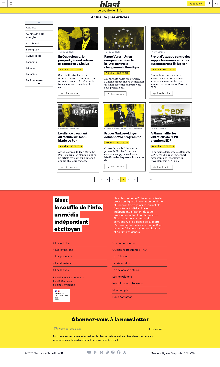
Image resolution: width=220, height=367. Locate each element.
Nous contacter (122, 296)
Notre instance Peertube (127, 283)
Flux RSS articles (62, 281)
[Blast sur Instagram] (112, 352)
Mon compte (120, 290)
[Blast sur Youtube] (89, 352)
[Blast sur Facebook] (118, 352)
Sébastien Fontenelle (68, 128)
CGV (192, 353)
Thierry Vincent (158, 51)
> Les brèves (61, 269)
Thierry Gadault (65, 51)
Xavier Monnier (134, 128)
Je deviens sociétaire (125, 269)
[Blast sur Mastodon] (107, 352)
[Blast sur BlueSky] (101, 352)
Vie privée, (177, 353)
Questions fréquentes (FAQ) (130, 249)
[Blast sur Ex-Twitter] (124, 352)
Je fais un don (121, 263)
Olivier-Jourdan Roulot (115, 128)
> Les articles (61, 243)
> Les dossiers (62, 263)
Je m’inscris (155, 328)
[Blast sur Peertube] (95, 352)
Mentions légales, (161, 353)
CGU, (187, 353)
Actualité (64, 69)
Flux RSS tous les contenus (68, 277)
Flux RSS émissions (64, 284)
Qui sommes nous (123, 243)
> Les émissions (63, 249)
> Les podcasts (62, 256)
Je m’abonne (120, 256)
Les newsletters (122, 276)
